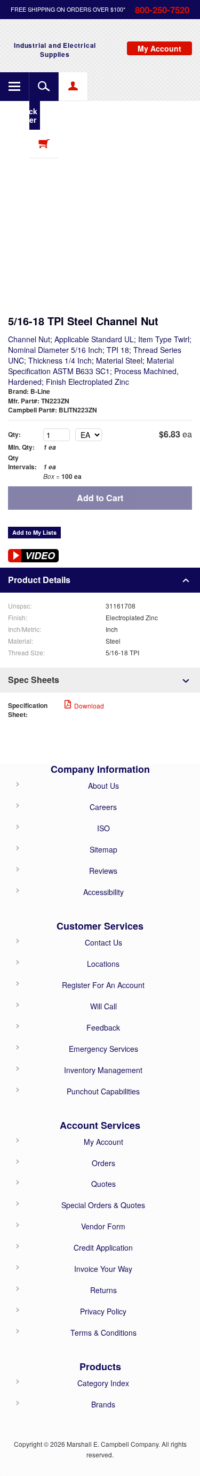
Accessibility (103, 892)
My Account (103, 1141)
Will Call (103, 1006)
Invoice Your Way (103, 1268)
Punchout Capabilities (103, 1091)
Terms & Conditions (103, 1332)
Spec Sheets (33, 679)
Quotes (103, 1183)
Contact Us (103, 942)
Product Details (39, 579)
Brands (103, 1404)
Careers (103, 807)
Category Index (103, 1383)
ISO (103, 828)
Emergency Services (103, 1048)
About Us (103, 785)
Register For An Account (103, 985)
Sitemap (103, 849)
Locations (103, 963)
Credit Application (103, 1247)
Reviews (103, 870)
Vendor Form (103, 1226)
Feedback (103, 1027)
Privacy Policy (103, 1311)
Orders (103, 1163)
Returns (103, 1290)
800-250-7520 (162, 9)
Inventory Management (103, 1070)
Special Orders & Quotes (103, 1205)
